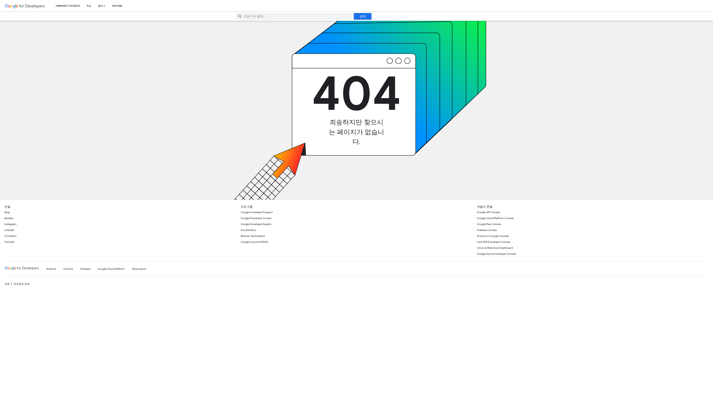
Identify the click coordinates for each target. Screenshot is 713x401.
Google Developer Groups (256, 218)
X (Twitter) (10, 236)
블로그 (101, 5)
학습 (89, 5)
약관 (7, 284)
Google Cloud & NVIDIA (254, 242)
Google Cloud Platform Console (495, 218)
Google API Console (488, 212)
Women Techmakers (253, 236)
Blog (7, 212)
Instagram (10, 224)
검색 (363, 16)
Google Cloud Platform (111, 268)
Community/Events (68, 5)
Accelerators (248, 230)
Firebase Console (487, 230)
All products (139, 268)
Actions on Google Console (493, 236)
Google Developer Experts (256, 224)
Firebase (85, 268)
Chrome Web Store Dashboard (495, 248)
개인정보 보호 (21, 284)
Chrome (68, 268)
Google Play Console (489, 224)
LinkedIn (9, 230)
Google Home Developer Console (496, 253)
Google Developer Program (257, 212)
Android (51, 268)
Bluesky (8, 218)
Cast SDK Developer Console (493, 242)
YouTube (117, 5)
